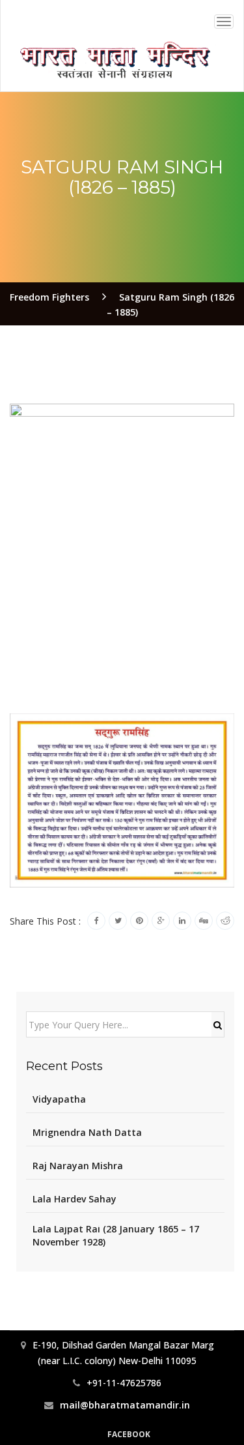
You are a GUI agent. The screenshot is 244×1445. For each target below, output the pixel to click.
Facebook (128, 1434)
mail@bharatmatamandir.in (125, 1405)
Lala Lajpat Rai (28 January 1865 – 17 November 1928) (116, 1235)
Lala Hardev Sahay (74, 1199)
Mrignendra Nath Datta (87, 1132)
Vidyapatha (59, 1099)
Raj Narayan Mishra (78, 1165)
